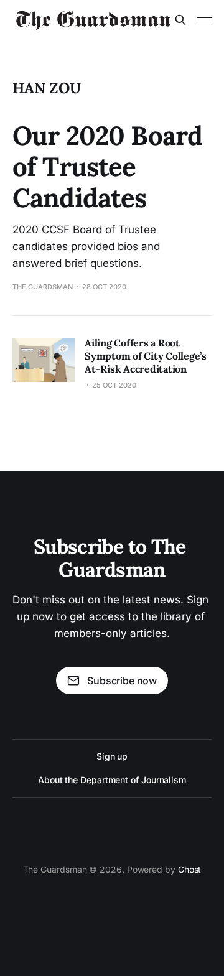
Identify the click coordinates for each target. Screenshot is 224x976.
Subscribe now (122, 680)
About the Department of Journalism (112, 779)
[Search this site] (180, 20)
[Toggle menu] (204, 20)
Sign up (112, 756)
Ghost (190, 869)
